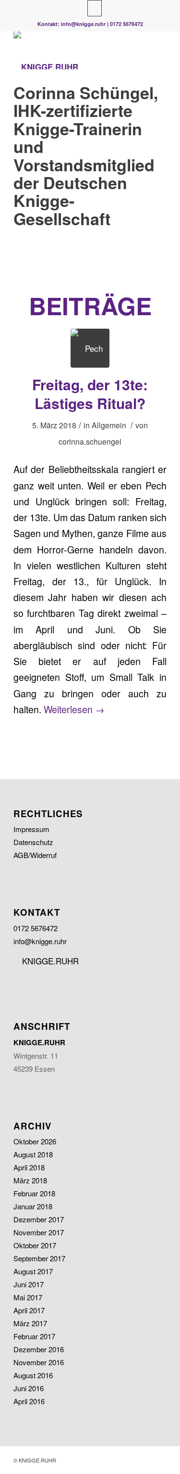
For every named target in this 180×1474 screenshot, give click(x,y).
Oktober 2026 (34, 1141)
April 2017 (29, 1310)
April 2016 (29, 1401)
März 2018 (30, 1180)
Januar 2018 (32, 1206)
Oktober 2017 (34, 1245)
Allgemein (109, 425)
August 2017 (33, 1271)
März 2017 (30, 1323)
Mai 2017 (27, 1297)
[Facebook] (94, 8)
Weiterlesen (74, 709)
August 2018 (33, 1154)
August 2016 (33, 1375)
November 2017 (38, 1232)
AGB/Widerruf (35, 855)
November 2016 (38, 1362)
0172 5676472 (126, 23)
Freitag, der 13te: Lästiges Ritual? (90, 393)
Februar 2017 (34, 1336)
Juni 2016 (28, 1388)
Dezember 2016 (38, 1349)
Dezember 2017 (38, 1219)
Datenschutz (33, 842)
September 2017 (39, 1258)
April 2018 (29, 1167)
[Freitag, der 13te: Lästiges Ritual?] (90, 348)
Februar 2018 (34, 1193)
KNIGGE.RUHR (49, 961)
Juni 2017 (28, 1284)
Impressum (31, 829)
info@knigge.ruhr (83, 23)
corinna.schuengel (90, 441)
